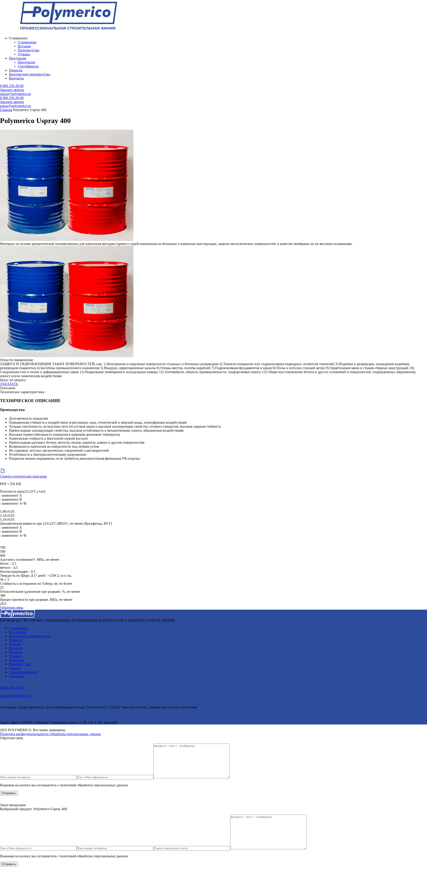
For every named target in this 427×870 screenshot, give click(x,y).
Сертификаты (28, 66)
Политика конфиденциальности (25, 734)
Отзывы (24, 54)
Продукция (17, 58)
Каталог (15, 644)
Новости (15, 640)
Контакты (16, 78)
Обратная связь (11, 607)
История (24, 46)
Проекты (15, 70)
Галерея (15, 668)
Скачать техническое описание (23, 476)
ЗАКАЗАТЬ (9, 384)
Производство (28, 50)
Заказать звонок (12, 90)
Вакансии (16, 660)
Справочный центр (23, 672)
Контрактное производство (29, 74)
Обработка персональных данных (75, 734)
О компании (27, 42)
